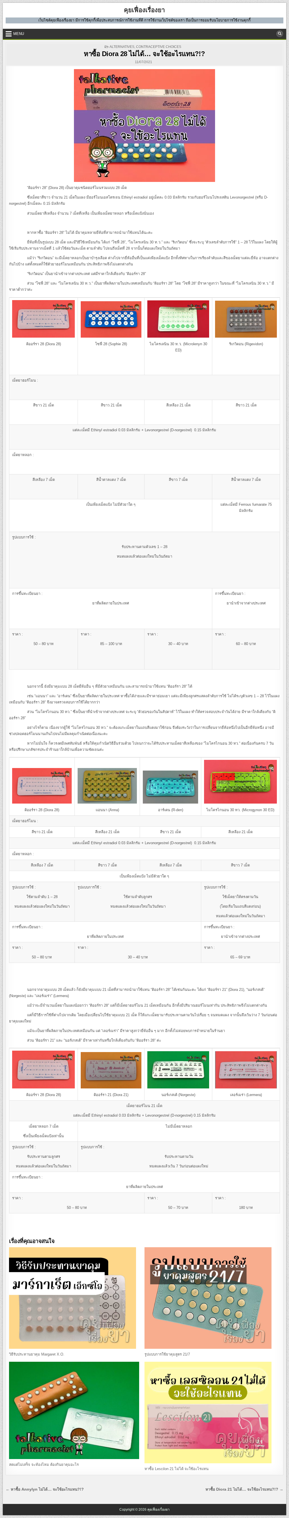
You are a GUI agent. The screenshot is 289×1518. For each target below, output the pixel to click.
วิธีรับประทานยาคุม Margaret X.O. (36, 1354)
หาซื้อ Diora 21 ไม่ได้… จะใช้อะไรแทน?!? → (244, 1489)
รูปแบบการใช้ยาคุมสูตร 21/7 (167, 1354)
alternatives (122, 47)
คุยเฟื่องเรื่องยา (144, 10)
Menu (18, 34)
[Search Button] (279, 33)
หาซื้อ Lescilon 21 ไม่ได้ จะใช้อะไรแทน (176, 1469)
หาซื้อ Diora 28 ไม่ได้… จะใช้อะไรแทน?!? (144, 54)
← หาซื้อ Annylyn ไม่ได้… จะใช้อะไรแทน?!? (45, 1489)
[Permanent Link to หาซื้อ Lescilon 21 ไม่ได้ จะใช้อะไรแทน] (209, 1412)
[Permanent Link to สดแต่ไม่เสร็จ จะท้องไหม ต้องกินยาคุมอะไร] (74, 1410)
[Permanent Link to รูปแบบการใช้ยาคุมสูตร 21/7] (209, 1298)
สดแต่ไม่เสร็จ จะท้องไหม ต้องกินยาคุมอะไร (44, 1464)
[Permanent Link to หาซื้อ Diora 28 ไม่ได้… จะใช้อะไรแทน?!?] (144, 125)
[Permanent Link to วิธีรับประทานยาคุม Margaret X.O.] (74, 1298)
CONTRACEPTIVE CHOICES (158, 47)
